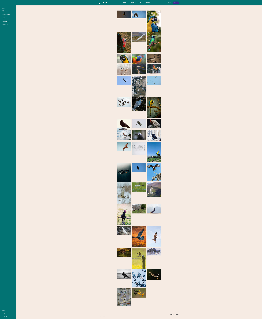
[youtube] (178, 314)
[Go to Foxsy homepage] (103, 3)
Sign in (169, 2)
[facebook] (173, 314)
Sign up (176, 2)
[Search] (164, 3)
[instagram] (176, 314)
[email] (171, 314)
